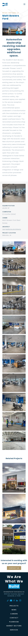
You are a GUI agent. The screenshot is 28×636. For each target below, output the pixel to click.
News (14, 610)
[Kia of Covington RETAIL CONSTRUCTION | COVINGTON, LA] (14, 467)
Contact (14, 618)
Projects (14, 606)
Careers (14, 614)
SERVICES (14, 630)
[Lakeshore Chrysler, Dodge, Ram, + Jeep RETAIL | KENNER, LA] (14, 498)
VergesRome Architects (11, 229)
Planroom (14, 622)
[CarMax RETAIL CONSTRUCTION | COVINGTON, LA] (14, 529)
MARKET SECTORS (14, 626)
